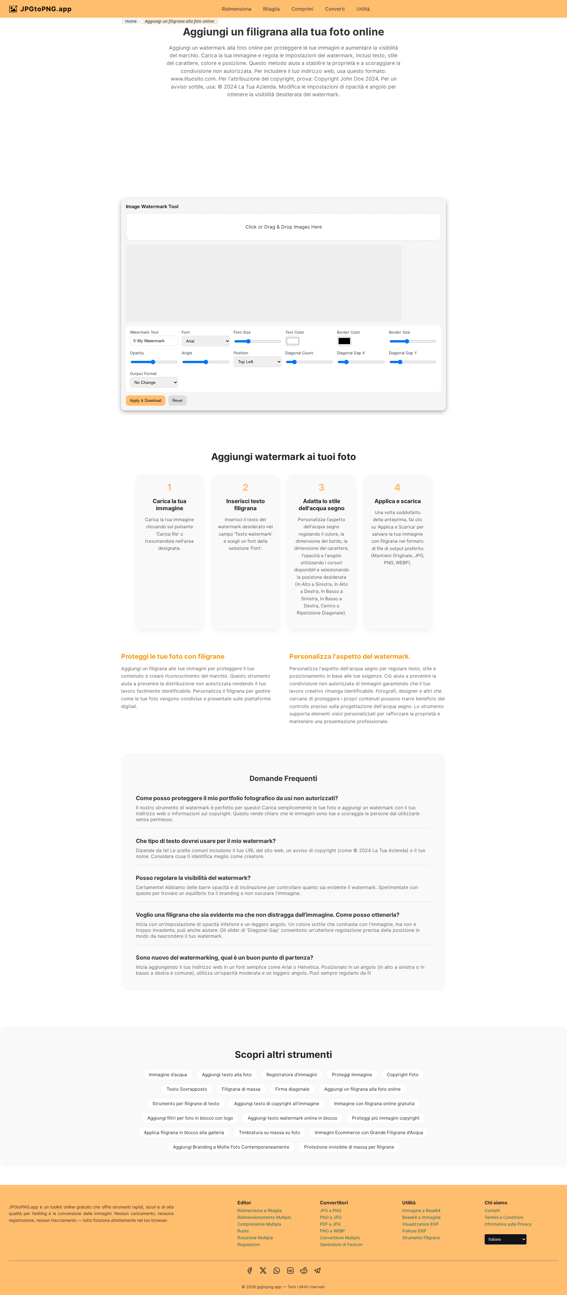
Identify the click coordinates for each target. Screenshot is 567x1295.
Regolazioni (248, 1244)
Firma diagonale (292, 1089)
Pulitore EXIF (414, 1230)
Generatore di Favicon (341, 1244)
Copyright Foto (402, 1074)
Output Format (143, 373)
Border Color (348, 332)
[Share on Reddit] (304, 1271)
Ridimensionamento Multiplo (264, 1217)
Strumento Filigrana (421, 1237)
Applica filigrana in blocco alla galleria (184, 1132)
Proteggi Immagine (352, 1074)
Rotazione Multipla (255, 1237)
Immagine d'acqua (168, 1074)
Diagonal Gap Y (403, 352)
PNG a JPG (330, 1217)
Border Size (399, 332)
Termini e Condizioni (504, 1217)
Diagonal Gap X (351, 352)
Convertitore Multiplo (340, 1237)
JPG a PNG (330, 1210)
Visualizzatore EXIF (420, 1224)
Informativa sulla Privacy (508, 1224)
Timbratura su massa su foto (269, 1132)
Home (131, 21)
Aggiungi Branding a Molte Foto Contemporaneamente (231, 1147)
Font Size (242, 332)
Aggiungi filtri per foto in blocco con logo (190, 1118)
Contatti (492, 1210)
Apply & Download (145, 400)
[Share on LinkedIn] (290, 1271)
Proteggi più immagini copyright (386, 1118)
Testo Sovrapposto (187, 1089)
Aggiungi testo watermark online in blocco (292, 1118)
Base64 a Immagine (421, 1217)
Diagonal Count (299, 352)
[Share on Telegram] (317, 1271)
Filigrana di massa (241, 1089)
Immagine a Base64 (421, 1210)
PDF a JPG (330, 1224)
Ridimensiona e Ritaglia (259, 1210)
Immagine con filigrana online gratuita (374, 1103)
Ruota (243, 1230)
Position (241, 352)
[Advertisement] (283, 148)
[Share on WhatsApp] (277, 1271)
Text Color (294, 332)
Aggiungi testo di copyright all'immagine (276, 1103)
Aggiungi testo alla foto (227, 1074)
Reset (177, 400)
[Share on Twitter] (263, 1271)
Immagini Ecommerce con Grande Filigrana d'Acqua (369, 1132)
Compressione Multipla (259, 1224)
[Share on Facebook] (249, 1271)
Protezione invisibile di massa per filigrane (349, 1147)
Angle (187, 352)
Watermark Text (144, 332)
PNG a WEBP (332, 1230)
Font (186, 332)
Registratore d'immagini (291, 1074)
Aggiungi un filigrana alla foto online (362, 1089)
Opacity (137, 352)
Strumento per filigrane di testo (185, 1103)
